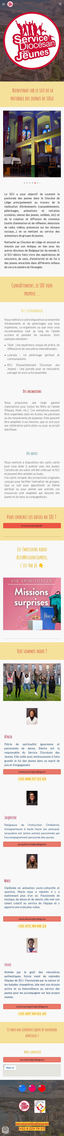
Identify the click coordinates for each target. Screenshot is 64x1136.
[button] (3, 4)
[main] (32, 94)
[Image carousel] (32, 147)
